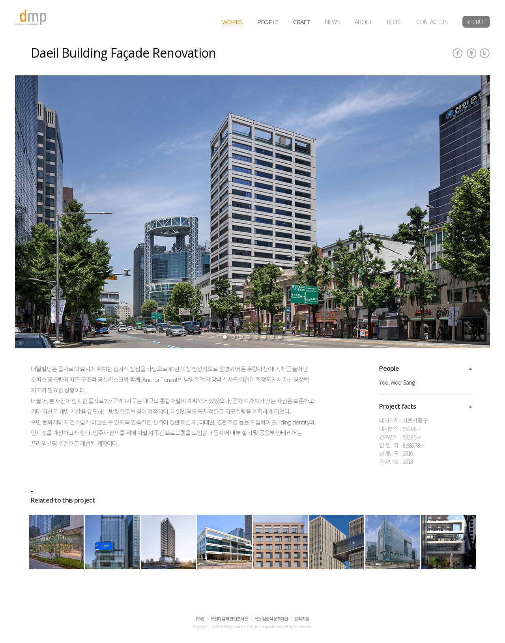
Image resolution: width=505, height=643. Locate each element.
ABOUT (363, 22)
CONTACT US (431, 22)
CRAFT (301, 22)
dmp (31, 17)
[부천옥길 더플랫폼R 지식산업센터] (280, 542)
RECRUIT (476, 22)
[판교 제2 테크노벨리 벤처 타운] (392, 542)
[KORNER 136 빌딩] (112, 542)
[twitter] (485, 53)
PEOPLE (268, 22)
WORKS (232, 22)
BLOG (394, 22)
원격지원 (301, 619)
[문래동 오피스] (168, 542)
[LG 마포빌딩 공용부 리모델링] (56, 542)
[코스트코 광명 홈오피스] (224, 542)
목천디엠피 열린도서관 (229, 619)
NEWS (332, 22)
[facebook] (458, 53)
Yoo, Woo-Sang (397, 383)
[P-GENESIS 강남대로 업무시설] (448, 542)
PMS (200, 619)
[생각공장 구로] (336, 542)
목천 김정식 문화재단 (271, 619)
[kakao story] (471, 53)
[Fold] (470, 369)
